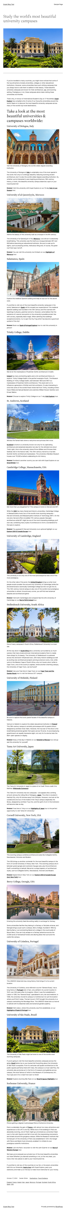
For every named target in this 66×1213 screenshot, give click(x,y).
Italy (23, 1182)
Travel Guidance (43, 1178)
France (14, 1182)
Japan (27, 1182)
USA (12, 1184)
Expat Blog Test (8, 4)
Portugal (38, 1182)
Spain (8, 1184)
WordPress (59, 1206)
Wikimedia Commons (20, 788)
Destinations (33, 1178)
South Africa (52, 1182)
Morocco (32, 1182)
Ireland (19, 1182)
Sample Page (58, 4)
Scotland (44, 1182)
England (9, 1182)
